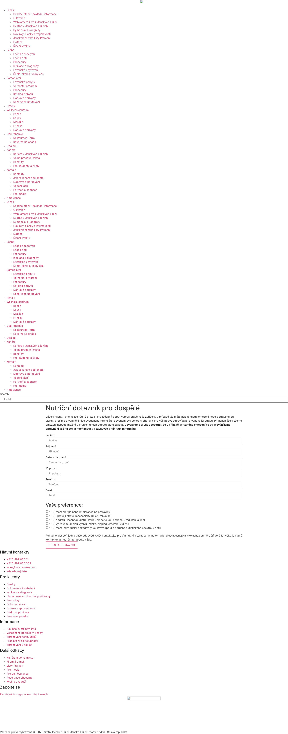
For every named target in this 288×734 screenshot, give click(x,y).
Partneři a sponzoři (25, 189)
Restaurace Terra (24, 138)
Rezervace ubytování (26, 102)
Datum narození (56, 457)
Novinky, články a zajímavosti (32, 34)
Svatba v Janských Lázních (30, 26)
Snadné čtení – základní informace (35, 14)
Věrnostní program (25, 86)
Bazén (17, 114)
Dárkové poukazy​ (24, 98)
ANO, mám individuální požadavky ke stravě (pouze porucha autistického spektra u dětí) (105, 528)
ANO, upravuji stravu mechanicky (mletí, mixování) (80, 516)
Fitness (17, 126)
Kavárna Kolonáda (24, 142)
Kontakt (11, 170)
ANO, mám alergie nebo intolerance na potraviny (79, 512)
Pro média (19, 193)
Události (12, 146)
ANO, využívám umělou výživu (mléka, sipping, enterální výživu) (89, 524)
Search (4, 394)
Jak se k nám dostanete (28, 178)
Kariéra (11, 150)
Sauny (17, 118)
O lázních (19, 18)
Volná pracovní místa (26, 158)
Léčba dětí (20, 58)
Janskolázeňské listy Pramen (31, 38)
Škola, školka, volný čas (28, 74)
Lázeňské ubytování (25, 70)
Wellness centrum (18, 110)
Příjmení (51, 446)
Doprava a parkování (26, 182)
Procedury (19, 62)
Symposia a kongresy (26, 30)
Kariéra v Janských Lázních (30, 154)
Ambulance (14, 197)
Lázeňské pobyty (24, 82)
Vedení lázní (20, 185)
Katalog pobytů (23, 94)
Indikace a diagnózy (26, 66)
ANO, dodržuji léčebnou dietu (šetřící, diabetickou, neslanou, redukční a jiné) (97, 520)
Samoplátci (14, 78)
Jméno (50, 435)
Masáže (18, 122)
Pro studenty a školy (26, 166)
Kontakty (18, 174)
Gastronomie (15, 134)
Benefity (18, 162)
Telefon (50, 479)
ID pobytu (52, 468)
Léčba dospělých (24, 54)
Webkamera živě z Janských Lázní (35, 22)
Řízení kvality (21, 46)
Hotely (11, 106)
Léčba (10, 50)
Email (49, 490)
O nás (10, 10)
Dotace (17, 42)
